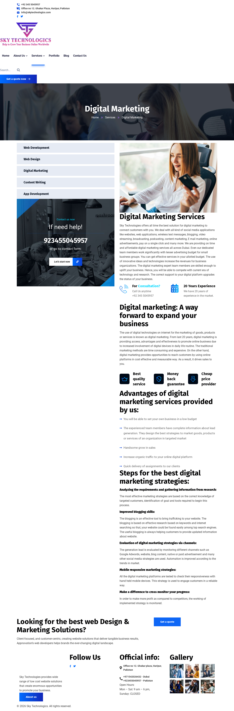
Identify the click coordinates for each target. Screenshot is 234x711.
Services (110, 117)
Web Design (32, 159)
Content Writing (35, 182)
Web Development (36, 148)
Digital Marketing (36, 171)
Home (95, 117)
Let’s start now (62, 261)
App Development (36, 194)
